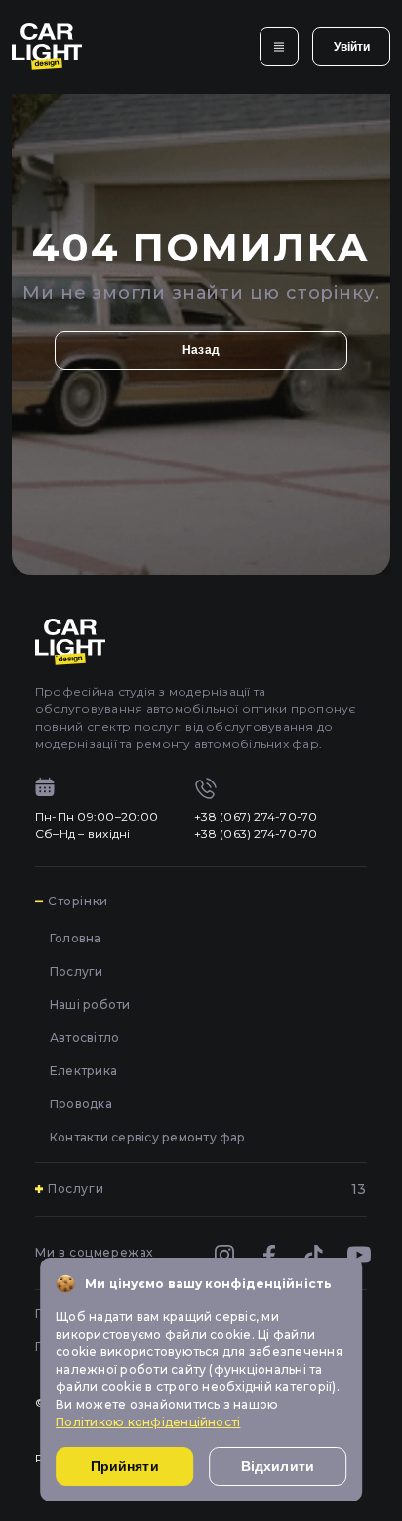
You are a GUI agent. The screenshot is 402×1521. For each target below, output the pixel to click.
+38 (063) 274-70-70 (256, 833)
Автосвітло (84, 1037)
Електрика (83, 1070)
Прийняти (125, 1466)
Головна (75, 938)
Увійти (352, 47)
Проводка (81, 1104)
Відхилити (277, 1466)
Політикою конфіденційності (148, 1422)
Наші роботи (90, 1004)
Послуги (76, 971)
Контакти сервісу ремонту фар (148, 1137)
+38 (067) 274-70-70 (256, 816)
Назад (201, 350)
